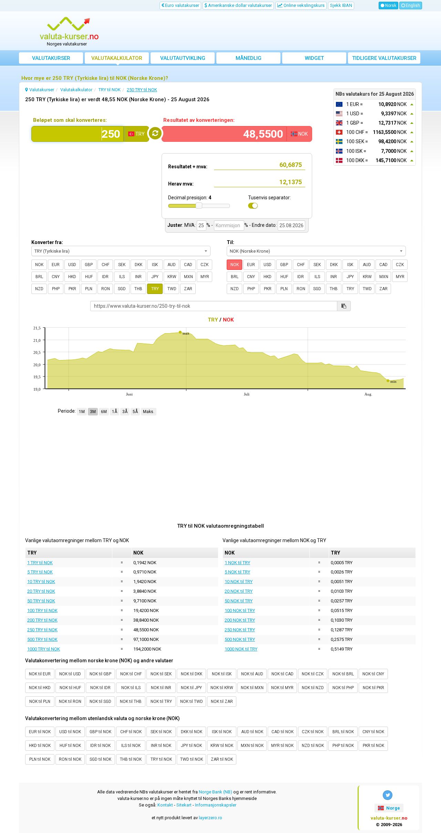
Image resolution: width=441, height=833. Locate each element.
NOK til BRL (343, 674)
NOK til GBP (100, 674)
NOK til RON (70, 701)
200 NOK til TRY (240, 620)
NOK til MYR (282, 687)
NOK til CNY (373, 674)
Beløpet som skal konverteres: (70, 120)
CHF (105, 264)
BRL (39, 276)
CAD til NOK (282, 731)
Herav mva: (181, 184)
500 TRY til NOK (42, 639)
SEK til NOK (161, 731)
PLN (88, 288)
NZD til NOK (313, 745)
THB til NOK (131, 759)
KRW (171, 276)
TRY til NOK (161, 759)
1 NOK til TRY (237, 562)
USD (72, 264)
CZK (204, 264)
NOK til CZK (313, 674)
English (412, 5)
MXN (188, 276)
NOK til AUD (252, 674)
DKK (138, 264)
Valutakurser (51, 58)
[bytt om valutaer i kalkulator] (155, 133)
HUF (89, 276)
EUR (56, 264)
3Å (124, 411)
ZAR (188, 288)
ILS (122, 276)
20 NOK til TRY (239, 591)
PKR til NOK (373, 745)
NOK (39, 264)
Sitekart (184, 805)
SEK (121, 264)
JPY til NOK (191, 745)
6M (104, 411)
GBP (89, 264)
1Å (114, 411)
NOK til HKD (40, 687)
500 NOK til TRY (240, 639)
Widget (314, 58)
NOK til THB (131, 701)
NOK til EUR (40, 674)
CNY (56, 276)
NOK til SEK (161, 674)
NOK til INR (161, 687)
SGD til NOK (100, 759)
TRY (155, 288)
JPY (154, 276)
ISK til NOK (222, 731)
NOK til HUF (70, 687)
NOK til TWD (191, 701)
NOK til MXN (252, 687)
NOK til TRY (161, 701)
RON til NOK (70, 759)
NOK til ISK (222, 674)
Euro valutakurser (181, 5)
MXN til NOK (252, 745)
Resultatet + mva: (187, 166)
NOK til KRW (222, 687)
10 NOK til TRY (239, 581)
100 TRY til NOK (42, 610)
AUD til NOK (252, 731)
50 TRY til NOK (41, 600)
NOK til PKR (373, 687)
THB (138, 288)
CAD (188, 264)
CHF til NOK (131, 731)
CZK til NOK (313, 731)
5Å (135, 411)
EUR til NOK (40, 731)
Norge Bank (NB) (215, 791)
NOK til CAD (282, 674)
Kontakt (165, 805)
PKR (72, 288)
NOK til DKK (191, 674)
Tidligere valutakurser (384, 58)
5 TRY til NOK (40, 571)
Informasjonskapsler (215, 805)
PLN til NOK (39, 759)
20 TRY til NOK (41, 591)
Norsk (390, 5)
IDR (105, 276)
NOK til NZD (313, 687)
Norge (392, 808)
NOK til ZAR (222, 701)
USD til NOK (70, 731)
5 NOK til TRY (237, 571)
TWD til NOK (191, 759)
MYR (205, 276)
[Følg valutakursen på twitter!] (387, 795)
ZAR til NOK (222, 759)
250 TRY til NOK (42, 629)
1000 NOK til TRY (241, 649)
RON (105, 288)
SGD (122, 288)
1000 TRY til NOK (43, 649)
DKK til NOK (191, 731)
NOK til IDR (100, 687)
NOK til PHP (343, 687)
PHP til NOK (343, 745)
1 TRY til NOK (40, 562)
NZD (39, 288)
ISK (155, 264)
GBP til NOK (100, 731)
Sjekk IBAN (341, 5)
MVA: (190, 225)
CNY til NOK (373, 731)
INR (138, 276)
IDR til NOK (100, 745)
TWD (171, 288)
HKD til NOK (40, 745)
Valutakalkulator (116, 58)
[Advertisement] (271, 30)
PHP (56, 288)
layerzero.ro (210, 817)
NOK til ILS (131, 687)
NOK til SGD (100, 701)
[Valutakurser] (69, 28)
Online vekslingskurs (304, 5)
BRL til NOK (343, 731)
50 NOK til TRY (239, 600)
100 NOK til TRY (240, 610)
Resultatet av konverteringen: (199, 120)
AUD (171, 264)
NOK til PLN (39, 701)
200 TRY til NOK (42, 620)
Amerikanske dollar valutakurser (239, 5)
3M (93, 411)
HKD (72, 276)
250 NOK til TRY (240, 629)
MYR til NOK (282, 745)
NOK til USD (70, 674)
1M (82, 411)
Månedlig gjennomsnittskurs (248, 59)
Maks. (148, 411)
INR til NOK (161, 745)
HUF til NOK (70, 745)
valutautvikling (182, 58)
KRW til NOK (222, 745)
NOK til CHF (131, 674)
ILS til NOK (131, 745)
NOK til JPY (191, 687)
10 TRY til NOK (41, 581)
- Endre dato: (263, 225)
